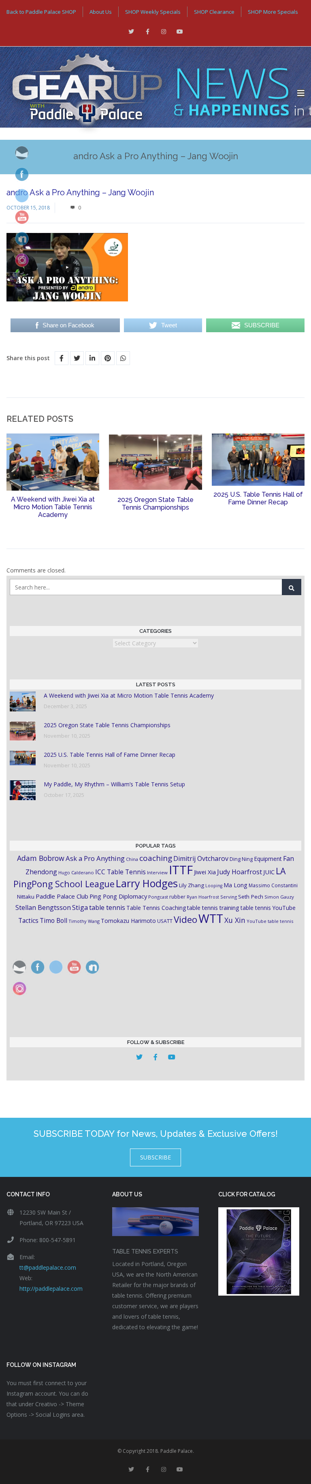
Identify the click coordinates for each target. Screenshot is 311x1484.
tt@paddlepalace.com (47, 1267)
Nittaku (25, 896)
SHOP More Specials (273, 11)
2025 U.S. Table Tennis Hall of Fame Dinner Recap (258, 498)
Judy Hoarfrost (239, 871)
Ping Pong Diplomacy (118, 896)
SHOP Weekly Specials (153, 11)
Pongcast (158, 897)
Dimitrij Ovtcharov (200, 858)
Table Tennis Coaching (156, 908)
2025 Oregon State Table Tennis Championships (155, 503)
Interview (157, 872)
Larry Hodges (147, 883)
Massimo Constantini (273, 885)
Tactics (28, 920)
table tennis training (213, 908)
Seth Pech (250, 896)
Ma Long (235, 885)
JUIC (269, 872)
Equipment (268, 859)
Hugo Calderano (76, 872)
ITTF (181, 870)
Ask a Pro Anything (95, 858)
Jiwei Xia (205, 872)
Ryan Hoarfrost (203, 897)
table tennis (107, 907)
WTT (210, 918)
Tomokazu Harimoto (128, 921)
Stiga (80, 907)
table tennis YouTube (268, 908)
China (132, 859)
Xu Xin (234, 920)
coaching (155, 858)
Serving (228, 897)
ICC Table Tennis (120, 871)
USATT (165, 921)
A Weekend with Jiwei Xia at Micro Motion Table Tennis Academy (53, 507)
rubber (177, 896)
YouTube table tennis (270, 921)
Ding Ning (241, 859)
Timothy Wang (84, 921)
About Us (100, 11)
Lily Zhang (191, 885)
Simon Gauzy (279, 897)
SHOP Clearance (214, 11)
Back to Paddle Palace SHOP (41, 11)
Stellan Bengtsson (43, 907)
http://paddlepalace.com (51, 1288)
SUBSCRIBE (155, 1157)
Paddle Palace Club (62, 896)
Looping (213, 885)
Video (185, 919)
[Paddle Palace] (148, 93)
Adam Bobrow (40, 858)
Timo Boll (53, 920)
